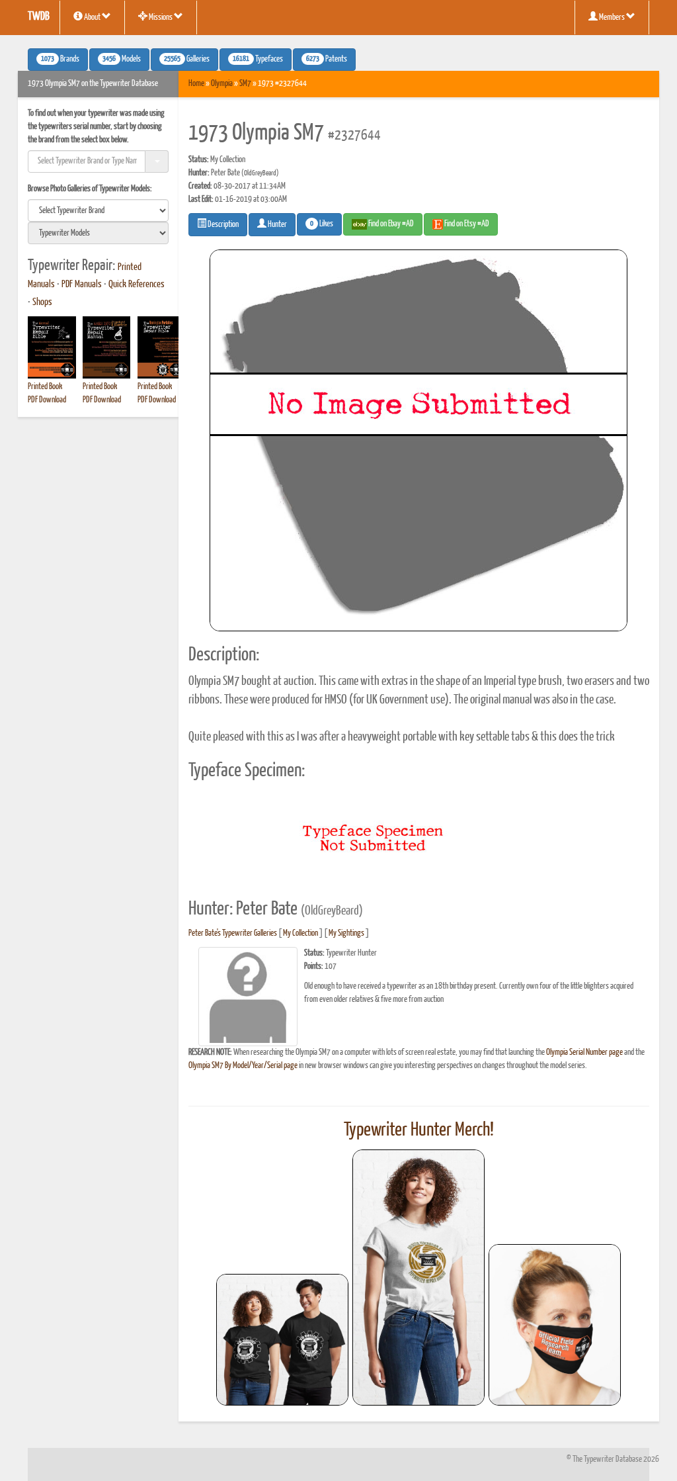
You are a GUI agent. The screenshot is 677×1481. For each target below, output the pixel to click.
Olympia (222, 83)
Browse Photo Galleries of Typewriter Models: (90, 189)
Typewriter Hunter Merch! (419, 1130)
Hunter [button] (276, 224)
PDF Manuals (81, 284)
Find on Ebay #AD (390, 224)
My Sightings (346, 933)
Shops (42, 302)
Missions (160, 17)
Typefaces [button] (258, 59)
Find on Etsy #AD (466, 224)
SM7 (245, 83)
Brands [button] (60, 59)
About (92, 17)
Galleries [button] (187, 59)
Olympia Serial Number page (584, 1052)
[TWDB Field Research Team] (555, 1325)
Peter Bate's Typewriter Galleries (232, 933)
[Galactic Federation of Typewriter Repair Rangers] (418, 1277)
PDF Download (47, 400)
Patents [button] (326, 59)
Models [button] (121, 59)
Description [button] (222, 224)
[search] (98, 210)
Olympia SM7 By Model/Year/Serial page (243, 1065)
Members (612, 17)
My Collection (300, 933)
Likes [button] (321, 224)
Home (196, 83)
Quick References (136, 284)
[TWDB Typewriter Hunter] (282, 1340)
